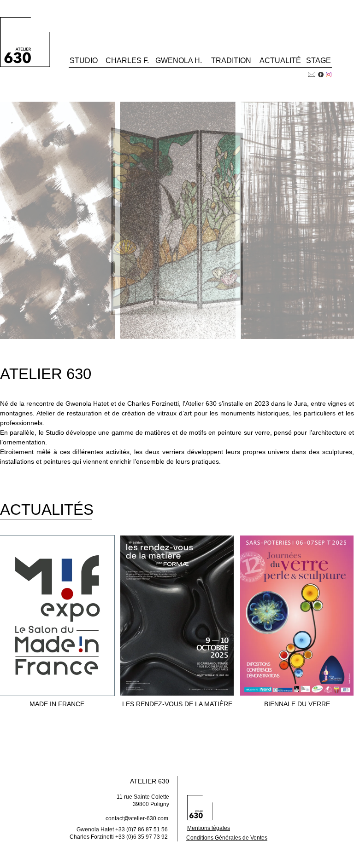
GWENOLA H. (178, 60)
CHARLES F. (127, 60)
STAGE (318, 60)
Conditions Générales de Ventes (226, 838)
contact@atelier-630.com (137, 818)
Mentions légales (208, 828)
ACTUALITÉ (280, 60)
